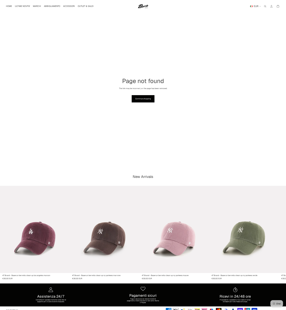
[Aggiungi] (65, 268)
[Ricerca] (265, 6)
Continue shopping (143, 99)
